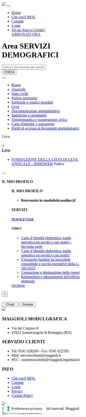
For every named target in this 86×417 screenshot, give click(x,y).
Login (16, 26)
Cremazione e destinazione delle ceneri (50, 272)
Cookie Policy (22, 395)
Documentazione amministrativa (35, 111)
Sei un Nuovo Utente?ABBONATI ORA (28, 32)
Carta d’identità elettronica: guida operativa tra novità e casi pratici (46, 253)
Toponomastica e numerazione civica (39, 120)
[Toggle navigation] (9, 5)
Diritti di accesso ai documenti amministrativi (45, 128)
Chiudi (10, 304)
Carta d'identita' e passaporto (32, 124)
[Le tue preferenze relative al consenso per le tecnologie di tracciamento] (25, 408)
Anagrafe (18, 89)
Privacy (17, 391)
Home (16, 13)
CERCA (9, 72)
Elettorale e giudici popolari (32, 102)
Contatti (17, 21)
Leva (15, 107)
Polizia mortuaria (24, 98)
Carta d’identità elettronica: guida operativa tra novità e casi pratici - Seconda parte (46, 242)
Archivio (18, 285)
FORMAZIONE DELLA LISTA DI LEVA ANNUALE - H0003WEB (44, 161)
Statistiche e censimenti (28, 115)
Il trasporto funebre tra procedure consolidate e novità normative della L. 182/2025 (50, 263)
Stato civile (19, 94)
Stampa (27, 304)
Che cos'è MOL (23, 17)
